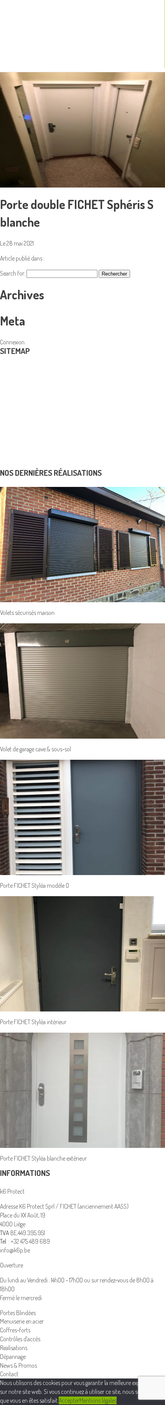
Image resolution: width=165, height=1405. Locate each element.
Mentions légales (98, 1400)
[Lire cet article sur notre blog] (82, 129)
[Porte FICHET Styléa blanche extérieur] (82, 1089)
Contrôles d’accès (20, 411)
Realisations (13, 429)
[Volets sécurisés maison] (82, 544)
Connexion (12, 342)
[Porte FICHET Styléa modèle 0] (82, 816)
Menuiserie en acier (22, 394)
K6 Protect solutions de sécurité (37, 420)
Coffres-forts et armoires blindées (39, 385)
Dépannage (13, 446)
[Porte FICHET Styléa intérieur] (82, 953)
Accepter (69, 1400)
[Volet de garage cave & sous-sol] (82, 680)
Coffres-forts (15, 1330)
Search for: (12, 273)
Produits (15, 372)
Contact (9, 464)
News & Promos (18, 455)
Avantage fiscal (17, 438)
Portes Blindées (18, 403)
